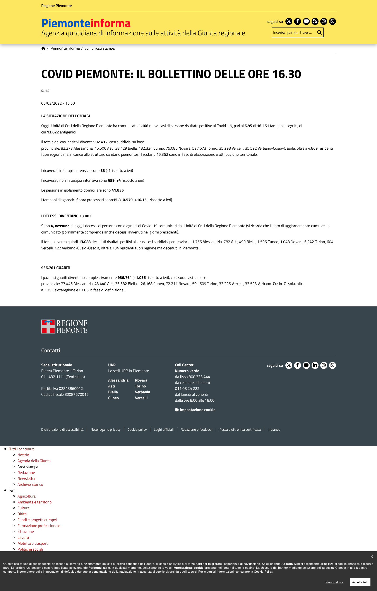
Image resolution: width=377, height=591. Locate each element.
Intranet (274, 429)
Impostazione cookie (197, 410)
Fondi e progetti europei (37, 520)
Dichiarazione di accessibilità (62, 429)
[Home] (43, 48)
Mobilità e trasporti (32, 543)
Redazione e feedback (196, 429)
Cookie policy (137, 429)
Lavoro (23, 537)
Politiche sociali (30, 549)
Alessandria (118, 380)
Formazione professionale (38, 526)
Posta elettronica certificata (240, 429)
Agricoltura (26, 496)
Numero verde (187, 371)
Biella (113, 392)
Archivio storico (30, 484)
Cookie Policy (263, 571)
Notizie (23, 455)
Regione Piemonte (56, 6)
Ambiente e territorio (34, 502)
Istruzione (25, 531)
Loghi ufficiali (164, 429)
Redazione (26, 472)
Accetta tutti (360, 582)
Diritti (22, 514)
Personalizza (334, 582)
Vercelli (141, 398)
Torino (140, 386)
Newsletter (26, 478)
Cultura (23, 508)
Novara (141, 380)
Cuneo (113, 398)
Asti (111, 386)
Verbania (142, 392)
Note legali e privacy (106, 429)
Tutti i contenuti (21, 449)
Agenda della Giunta (34, 461)
